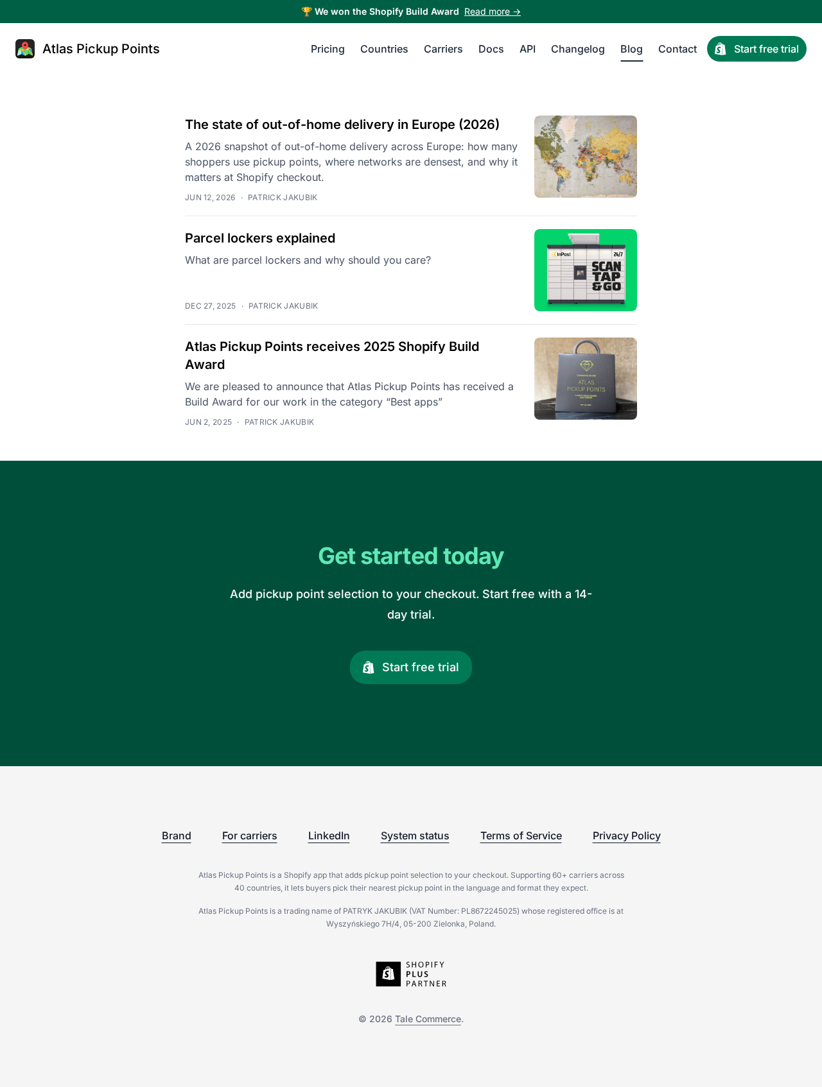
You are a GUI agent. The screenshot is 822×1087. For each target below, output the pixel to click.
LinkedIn (329, 835)
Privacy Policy (627, 835)
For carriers (249, 835)
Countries (384, 48)
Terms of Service (521, 835)
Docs (491, 48)
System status (415, 835)
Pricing (328, 48)
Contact (677, 48)
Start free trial (766, 48)
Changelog (578, 48)
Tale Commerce (428, 1018)
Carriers (443, 48)
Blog (631, 48)
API (528, 48)
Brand (176, 835)
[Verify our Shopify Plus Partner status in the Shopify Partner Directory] (411, 974)
